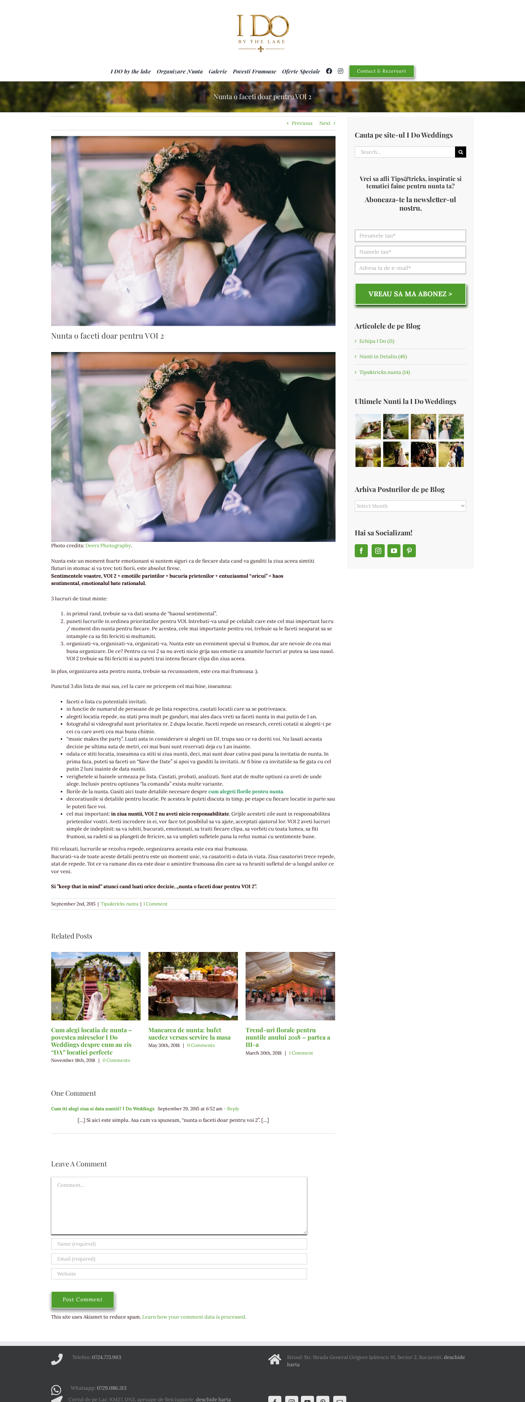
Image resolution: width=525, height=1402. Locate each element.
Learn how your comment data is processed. (194, 1317)
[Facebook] (361, 550)
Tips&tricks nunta (119, 904)
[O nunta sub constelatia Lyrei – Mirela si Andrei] (451, 426)
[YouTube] (393, 550)
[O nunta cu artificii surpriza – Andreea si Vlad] (368, 454)
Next (325, 123)
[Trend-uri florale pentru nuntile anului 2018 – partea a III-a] (290, 985)
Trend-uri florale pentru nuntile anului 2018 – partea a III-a (288, 1037)
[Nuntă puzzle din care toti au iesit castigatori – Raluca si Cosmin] (423, 426)
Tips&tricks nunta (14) (384, 372)
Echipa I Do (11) (376, 341)
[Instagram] (378, 550)
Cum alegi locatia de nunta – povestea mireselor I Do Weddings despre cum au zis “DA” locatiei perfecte (91, 1041)
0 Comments (116, 1060)
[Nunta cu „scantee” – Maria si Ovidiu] (368, 426)
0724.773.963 (106, 1357)
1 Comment (155, 904)
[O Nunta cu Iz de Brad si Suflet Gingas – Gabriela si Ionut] (451, 454)
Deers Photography (108, 545)
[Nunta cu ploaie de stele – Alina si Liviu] (423, 454)
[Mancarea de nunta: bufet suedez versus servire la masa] (193, 985)
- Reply (231, 1108)
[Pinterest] (409, 550)
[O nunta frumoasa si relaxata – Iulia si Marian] (395, 454)
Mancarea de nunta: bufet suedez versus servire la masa (189, 1033)
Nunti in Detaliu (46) (383, 356)
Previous (302, 123)
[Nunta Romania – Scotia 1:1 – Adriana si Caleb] (395, 426)
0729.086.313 (111, 1388)
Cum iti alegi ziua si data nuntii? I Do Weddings (103, 1108)
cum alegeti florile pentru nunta (245, 791)
